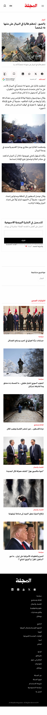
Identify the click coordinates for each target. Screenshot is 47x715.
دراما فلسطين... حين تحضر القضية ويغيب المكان (25, 429)
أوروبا (40, 632)
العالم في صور (36, 660)
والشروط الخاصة (38, 246)
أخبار (43, 20)
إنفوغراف (38, 664)
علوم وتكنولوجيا (36, 608)
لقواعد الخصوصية (11, 244)
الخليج (39, 624)
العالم (39, 644)
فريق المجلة (37, 679)
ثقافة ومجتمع (39, 425)
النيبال (41, 278)
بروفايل (39, 616)
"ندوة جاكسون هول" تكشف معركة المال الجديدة (25, 471)
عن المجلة (38, 675)
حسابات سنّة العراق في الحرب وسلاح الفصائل (26, 341)
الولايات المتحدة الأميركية (32, 636)
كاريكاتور (39, 656)
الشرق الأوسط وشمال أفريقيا (31, 628)
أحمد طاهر (42, 79)
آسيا (40, 640)
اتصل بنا (39, 692)
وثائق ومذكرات (36, 612)
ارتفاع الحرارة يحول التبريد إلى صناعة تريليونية (26, 514)
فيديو (40, 652)
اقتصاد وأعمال (38, 467)
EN (11, 5)
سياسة (41, 337)
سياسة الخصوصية (35, 688)
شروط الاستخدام (35, 684)
